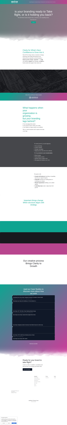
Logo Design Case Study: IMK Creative (33, 336)
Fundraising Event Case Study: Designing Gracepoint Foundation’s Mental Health (28, 297)
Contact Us (33, 22)
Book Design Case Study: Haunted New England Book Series (24, 314)
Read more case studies (33, 343)
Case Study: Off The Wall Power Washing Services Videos (33, 329)
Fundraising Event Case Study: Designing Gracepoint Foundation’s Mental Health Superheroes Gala (33, 295)
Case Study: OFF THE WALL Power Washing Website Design (33, 306)
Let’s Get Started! (27, 369)
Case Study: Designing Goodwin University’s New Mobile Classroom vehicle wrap (33, 319)
